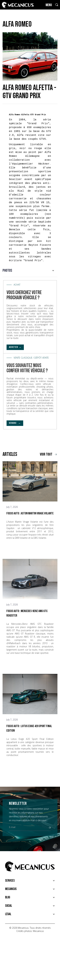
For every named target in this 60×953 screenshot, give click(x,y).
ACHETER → (15, 347)
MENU (49, 5)
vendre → (15, 423)
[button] (30, 270)
